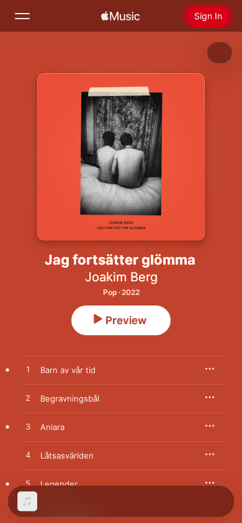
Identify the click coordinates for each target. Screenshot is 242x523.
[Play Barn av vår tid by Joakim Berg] (28, 370)
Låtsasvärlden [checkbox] (67, 455)
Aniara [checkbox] (52, 427)
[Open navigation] (22, 16)
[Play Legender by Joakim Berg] (28, 484)
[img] (120, 16)
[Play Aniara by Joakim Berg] (28, 427)
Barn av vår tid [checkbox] (68, 370)
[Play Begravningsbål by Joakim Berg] (28, 398)
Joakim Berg (121, 277)
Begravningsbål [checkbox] (69, 398)
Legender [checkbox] (59, 484)
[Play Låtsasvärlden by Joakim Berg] (28, 455)
